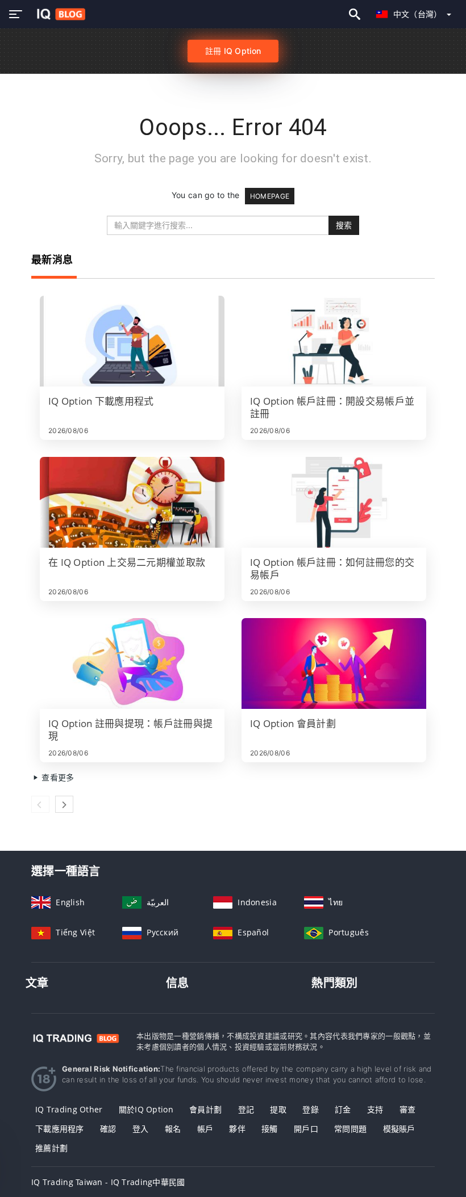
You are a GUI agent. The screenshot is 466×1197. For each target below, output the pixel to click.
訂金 (343, 1109)
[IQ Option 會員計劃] (334, 663)
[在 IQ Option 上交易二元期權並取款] (132, 502)
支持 (375, 1109)
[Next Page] (64, 804)
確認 (108, 1128)
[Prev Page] (40, 804)
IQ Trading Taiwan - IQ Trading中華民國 (108, 1182)
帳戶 (205, 1128)
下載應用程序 (59, 1128)
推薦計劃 (51, 1148)
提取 (278, 1109)
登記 (246, 1109)
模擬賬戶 (399, 1128)
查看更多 (56, 777)
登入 (140, 1128)
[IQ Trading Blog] (75, 1037)
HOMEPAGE (269, 196)
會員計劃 (205, 1109)
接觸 (269, 1128)
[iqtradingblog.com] (58, 14)
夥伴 (237, 1128)
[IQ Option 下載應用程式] (132, 341)
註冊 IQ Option (233, 51)
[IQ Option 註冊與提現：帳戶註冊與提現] (132, 663)
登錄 (310, 1109)
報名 (173, 1128)
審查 (408, 1109)
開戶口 (306, 1128)
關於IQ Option (146, 1109)
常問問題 (350, 1128)
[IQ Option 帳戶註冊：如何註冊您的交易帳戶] (334, 502)
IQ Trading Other (68, 1109)
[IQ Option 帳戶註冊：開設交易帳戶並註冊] (334, 341)
